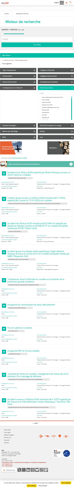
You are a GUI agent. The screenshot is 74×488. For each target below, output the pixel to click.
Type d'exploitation (9, 70)
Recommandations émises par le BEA (9, 148)
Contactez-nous (66, 3)
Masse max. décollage (10, 131)
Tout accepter (65, 483)
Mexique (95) (45, 110)
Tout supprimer (7, 64)
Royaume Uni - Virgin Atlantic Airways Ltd (47, 269)
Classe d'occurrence (9, 82)
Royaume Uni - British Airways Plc (45, 188)
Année (42, 131)
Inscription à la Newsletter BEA (71, 3)
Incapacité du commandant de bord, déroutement (31, 304)
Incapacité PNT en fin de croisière (23, 351)
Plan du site (7, 437)
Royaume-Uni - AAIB (7, 188)
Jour (41, 137)
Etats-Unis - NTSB (6, 241)
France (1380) (45, 100)
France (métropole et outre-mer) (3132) (52, 97)
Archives (6, 442)
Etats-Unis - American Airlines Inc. (45, 241)
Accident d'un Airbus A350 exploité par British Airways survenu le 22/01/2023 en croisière (38, 174)
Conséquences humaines (49, 82)
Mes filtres (6, 55)
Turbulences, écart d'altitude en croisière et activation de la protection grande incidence (35, 280)
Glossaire (52, 148)
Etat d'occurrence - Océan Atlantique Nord (15, 60)
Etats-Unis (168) (46, 102)
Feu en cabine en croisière (19, 327)
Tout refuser (32, 486)
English (56, 3)
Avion (3, 291)
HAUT (36, 423)
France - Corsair (41, 214)
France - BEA (5, 214)
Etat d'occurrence (46, 88)
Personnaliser (42, 486)
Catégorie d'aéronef (47, 70)
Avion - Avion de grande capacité (10, 184)
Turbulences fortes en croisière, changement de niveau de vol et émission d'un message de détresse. (37, 375)
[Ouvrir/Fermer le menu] (61, 2)
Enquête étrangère (9, 125)
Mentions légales (9, 435)
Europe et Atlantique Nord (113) (50, 107)
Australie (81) (45, 112)
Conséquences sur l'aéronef (12, 88)
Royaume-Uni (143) (47, 105)
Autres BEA (7, 430)
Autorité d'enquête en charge (50, 125)
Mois (4, 137)
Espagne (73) (45, 117)
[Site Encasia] (67, 458)
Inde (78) (44, 115)
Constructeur (7, 76)
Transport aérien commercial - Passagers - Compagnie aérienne (53, 184)
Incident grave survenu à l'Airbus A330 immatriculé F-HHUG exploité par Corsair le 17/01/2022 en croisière (36, 199)
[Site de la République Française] (57, 458)
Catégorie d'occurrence (48, 76)
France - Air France (42, 295)
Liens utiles (7, 432)
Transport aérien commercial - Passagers (47, 265)
